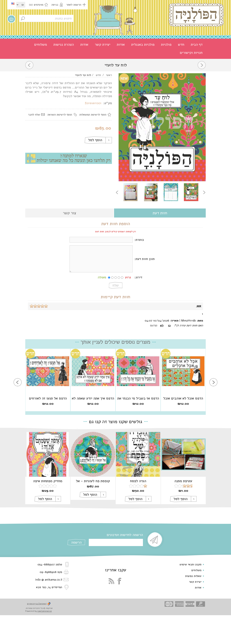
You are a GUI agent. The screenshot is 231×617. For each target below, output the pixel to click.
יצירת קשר (102, 44)
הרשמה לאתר (73, 5)
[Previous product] (202, 65)
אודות (121, 44)
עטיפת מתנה (183, 481)
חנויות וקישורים (191, 52)
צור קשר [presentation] (69, 213)
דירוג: (138, 277)
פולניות (166, 44)
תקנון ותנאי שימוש (190, 564)
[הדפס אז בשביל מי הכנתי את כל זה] (138, 371)
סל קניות (11, 19)
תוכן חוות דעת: (144, 259)
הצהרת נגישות (63, 44)
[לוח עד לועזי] (191, 192)
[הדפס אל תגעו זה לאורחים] (47, 371)
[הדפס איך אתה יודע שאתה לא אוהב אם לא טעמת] (93, 371)
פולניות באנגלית (142, 44)
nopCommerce (44, 611)
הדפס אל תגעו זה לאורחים (48, 398)
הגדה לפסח (138, 481)
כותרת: (139, 240)
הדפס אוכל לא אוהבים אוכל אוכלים (183, 398)
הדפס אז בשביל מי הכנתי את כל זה (138, 398)
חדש (181, 44)
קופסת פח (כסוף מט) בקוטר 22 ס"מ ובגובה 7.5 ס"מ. (93, 454)
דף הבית (196, 44)
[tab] (160, 213)
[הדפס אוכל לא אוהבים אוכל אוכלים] (183, 371)
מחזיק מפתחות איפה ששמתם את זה (47, 481)
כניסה (54, 5)
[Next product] (29, 65)
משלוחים (40, 44)
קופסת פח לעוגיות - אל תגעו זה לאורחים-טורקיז (93, 481)
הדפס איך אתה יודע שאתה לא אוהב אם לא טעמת (93, 398)
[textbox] (46, 18)
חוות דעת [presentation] (160, 213)
